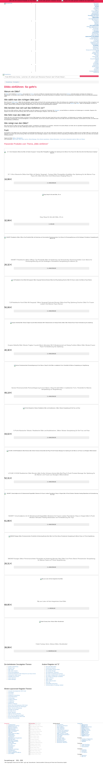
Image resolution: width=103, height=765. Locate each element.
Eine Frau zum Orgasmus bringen (16, 715)
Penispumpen (95, 29)
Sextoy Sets (96, 48)
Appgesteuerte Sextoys (13, 725)
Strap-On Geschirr (12, 751)
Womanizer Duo (60, 740)
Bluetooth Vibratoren (13, 727)
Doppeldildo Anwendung (51, 683)
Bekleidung (96, 72)
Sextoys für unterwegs (13, 749)
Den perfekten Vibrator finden (53, 669)
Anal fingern (11, 692)
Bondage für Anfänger (13, 709)
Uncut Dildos (11, 753)
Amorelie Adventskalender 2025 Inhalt (17, 691)
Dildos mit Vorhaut (12, 731)
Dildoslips (10, 732)
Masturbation (20, 138)
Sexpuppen (95, 32)
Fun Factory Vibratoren (62, 725)
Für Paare (96, 39)
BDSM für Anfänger (12, 703)
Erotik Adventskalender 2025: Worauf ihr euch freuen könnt (22, 673)
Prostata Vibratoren (94, 38)
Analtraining (11, 702)
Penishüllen (96, 28)
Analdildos (96, 7)
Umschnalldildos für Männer (14, 752)
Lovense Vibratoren (61, 732)
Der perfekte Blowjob (51, 670)
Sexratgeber (84, 752)
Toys (84, 725)
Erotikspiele (96, 41)
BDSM (97, 51)
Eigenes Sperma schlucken (14, 713)
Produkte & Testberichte (87, 739)
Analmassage (11, 698)
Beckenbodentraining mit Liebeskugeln (17, 706)
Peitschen (96, 62)
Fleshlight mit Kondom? (13, 676)
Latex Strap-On (60, 729)
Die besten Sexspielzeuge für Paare (54, 673)
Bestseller (96, 4)
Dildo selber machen (23, 139)
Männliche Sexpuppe (13, 740)
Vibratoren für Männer (92, 36)
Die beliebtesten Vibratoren (52, 672)
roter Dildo (59, 736)
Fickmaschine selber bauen (14, 675)
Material (72, 103)
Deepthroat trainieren (51, 668)
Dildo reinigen (49, 679)
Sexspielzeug (19, 93)
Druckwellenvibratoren (94, 18)
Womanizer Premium (61, 741)
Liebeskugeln (96, 12)
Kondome (96, 68)
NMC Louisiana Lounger (62, 733)
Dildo (7, 93)
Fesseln (97, 55)
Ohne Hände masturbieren (43, 139)
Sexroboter (10, 746)
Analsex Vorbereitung (13, 666)
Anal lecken (11, 693)
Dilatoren (97, 23)
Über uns (83, 756)
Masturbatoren (94, 25)
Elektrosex (96, 54)
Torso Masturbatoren (94, 27)
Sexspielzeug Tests (85, 740)
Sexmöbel (96, 45)
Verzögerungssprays (94, 71)
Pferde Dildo (11, 742)
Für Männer (96, 21)
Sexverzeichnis (84, 746)
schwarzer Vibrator (61, 739)
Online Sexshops (85, 745)
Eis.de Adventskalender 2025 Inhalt (16, 716)
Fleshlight (96, 24)
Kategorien (80, 723)
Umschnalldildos (95, 11)
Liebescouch (96, 46)
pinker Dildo (59, 735)
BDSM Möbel (96, 52)
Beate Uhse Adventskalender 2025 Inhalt (17, 705)
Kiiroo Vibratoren (61, 727)
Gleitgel (97, 67)
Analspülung (11, 700)
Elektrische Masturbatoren (93, 26)
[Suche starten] (89, 76)
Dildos (97, 6)
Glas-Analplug (60, 726)
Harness (97, 57)
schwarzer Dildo (60, 737)
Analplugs (96, 5)
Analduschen (96, 65)
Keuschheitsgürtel (94, 58)
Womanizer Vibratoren (62, 742)
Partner (68, 93)
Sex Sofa (10, 744)
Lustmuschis (11, 736)
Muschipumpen (11, 739)
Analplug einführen (12, 699)
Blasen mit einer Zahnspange (15, 708)
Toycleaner (96, 70)
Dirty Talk (48, 682)
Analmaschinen (11, 724)
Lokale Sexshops (85, 744)
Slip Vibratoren (95, 19)
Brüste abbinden (12, 712)
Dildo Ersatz (15, 139)
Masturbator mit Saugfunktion (15, 737)
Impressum (84, 755)
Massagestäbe (95, 13)
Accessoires (96, 64)
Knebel (97, 60)
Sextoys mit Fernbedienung (92, 49)
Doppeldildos (11, 734)
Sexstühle (10, 748)
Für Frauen (96, 3)
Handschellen (95, 56)
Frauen (32, 93)
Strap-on (97, 9)
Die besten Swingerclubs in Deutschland (55, 675)
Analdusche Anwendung (14, 695)
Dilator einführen (50, 677)
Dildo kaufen (15, 102)
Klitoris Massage (32, 139)
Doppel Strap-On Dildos (13, 733)
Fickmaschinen (11, 735)
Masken (97, 61)
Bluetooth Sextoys (12, 726)
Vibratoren (95, 17)
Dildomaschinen (12, 729)
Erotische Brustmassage (14, 717)
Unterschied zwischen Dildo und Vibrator (75, 139)
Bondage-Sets (95, 53)
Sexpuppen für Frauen (93, 15)
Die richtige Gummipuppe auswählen (54, 676)
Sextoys (84, 724)
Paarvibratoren (95, 44)
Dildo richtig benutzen (51, 680)
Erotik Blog (84, 749)
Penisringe (96, 31)
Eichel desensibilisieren (13, 672)
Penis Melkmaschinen (13, 741)
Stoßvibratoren (11, 750)
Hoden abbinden (12, 677)
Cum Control (63, 139)
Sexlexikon (84, 751)
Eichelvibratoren (95, 37)
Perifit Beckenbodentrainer (63, 734)
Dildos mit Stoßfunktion (13, 730)
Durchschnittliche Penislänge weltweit (54, 685)
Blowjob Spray (95, 66)
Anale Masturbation (12, 696)
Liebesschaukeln (95, 43)
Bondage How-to (12, 710)
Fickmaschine (60, 724)
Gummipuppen (95, 33)
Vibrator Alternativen (54, 139)
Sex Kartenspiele (12, 743)
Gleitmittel (57, 110)
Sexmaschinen (95, 14)
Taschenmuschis (95, 35)
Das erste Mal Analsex (51, 666)
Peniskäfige (96, 63)
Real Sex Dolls (95, 34)
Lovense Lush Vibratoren (63, 730)
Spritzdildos (96, 8)
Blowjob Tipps (11, 668)
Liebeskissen (96, 47)
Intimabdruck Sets (94, 42)
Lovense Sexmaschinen (62, 731)
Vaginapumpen (95, 16)
